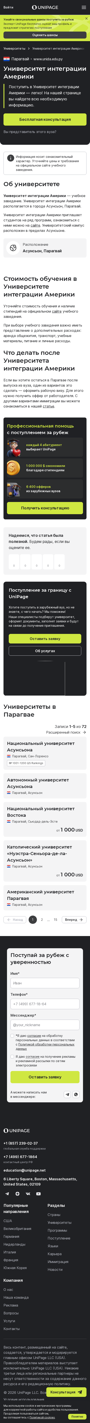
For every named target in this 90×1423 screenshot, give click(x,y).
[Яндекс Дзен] (17, 1193)
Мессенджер (22, 1015)
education (24, 1170)
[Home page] (45, 7)
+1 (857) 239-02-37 (20, 1143)
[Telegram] (67, 1094)
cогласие (33, 1056)
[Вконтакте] (27, 1193)
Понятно (77, 1416)
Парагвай (19, 756)
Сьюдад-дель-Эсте (43, 821)
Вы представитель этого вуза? (29, 132)
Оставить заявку (45, 639)
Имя (14, 973)
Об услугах (45, 651)
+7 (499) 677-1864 (20, 1157)
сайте (35, 225)
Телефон (18, 994)
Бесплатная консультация (45, 119)
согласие (34, 1035)
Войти (8, 7)
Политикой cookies (42, 1417)
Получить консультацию (45, 508)
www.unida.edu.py (48, 59)
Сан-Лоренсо (38, 756)
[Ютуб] (38, 1193)
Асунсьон (35, 793)
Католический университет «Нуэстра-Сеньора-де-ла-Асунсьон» (39, 853)
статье (48, 406)
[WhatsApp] (76, 1094)
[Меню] (82, 7)
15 (55, 919)
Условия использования (23, 1399)
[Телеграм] (6, 1193)
